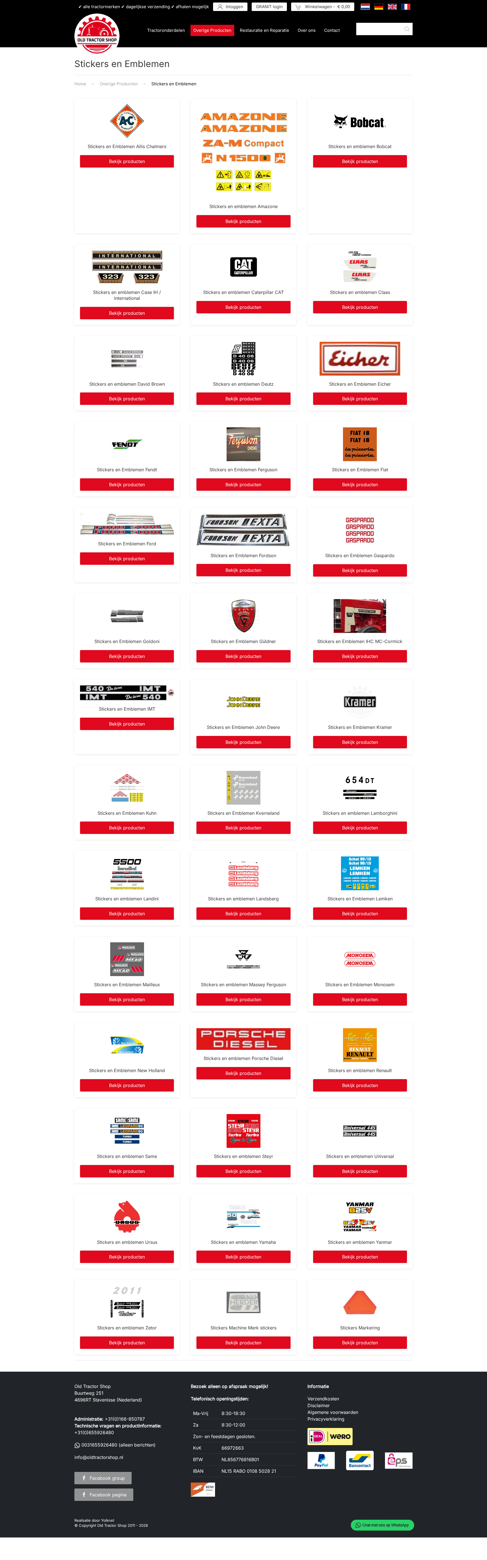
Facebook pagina (108, 1494)
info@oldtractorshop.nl (98, 1457)
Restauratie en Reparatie (264, 30)
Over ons (307, 30)
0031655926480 (99, 1445)
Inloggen (234, 6)
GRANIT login (269, 6)
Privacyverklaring (325, 1419)
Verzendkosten (323, 1398)
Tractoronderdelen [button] (166, 30)
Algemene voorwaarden (332, 1412)
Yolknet (107, 1520)
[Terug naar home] (96, 36)
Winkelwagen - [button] (327, 6)
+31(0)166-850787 (125, 1419)
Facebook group (107, 1478)
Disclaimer (318, 1405)
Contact (332, 30)
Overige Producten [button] (212, 30)
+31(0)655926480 (94, 1432)
